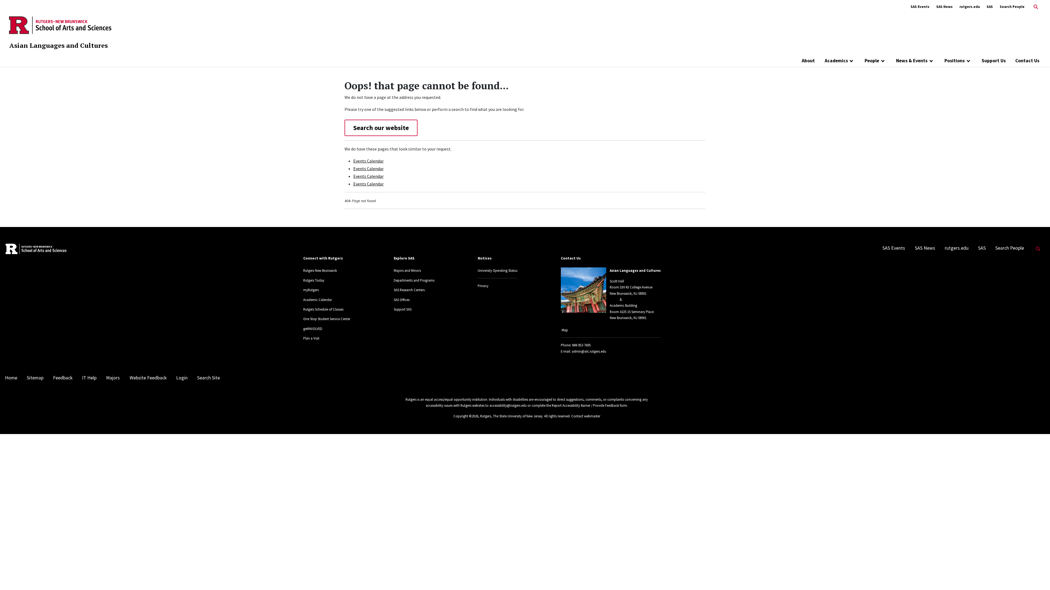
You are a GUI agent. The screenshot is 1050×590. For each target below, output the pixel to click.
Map (565, 330)
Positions (954, 61)
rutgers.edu (969, 6)
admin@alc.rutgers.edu (589, 351)
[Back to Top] (1038, 577)
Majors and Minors (407, 270)
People (872, 61)
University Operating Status (497, 270)
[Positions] (968, 60)
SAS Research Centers (409, 290)
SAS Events (920, 6)
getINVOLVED (312, 328)
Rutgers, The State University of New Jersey (511, 416)
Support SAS (403, 309)
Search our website (381, 127)
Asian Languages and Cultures (58, 45)
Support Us (994, 61)
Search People (1012, 6)
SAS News (944, 6)
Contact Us (1027, 61)
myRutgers (311, 290)
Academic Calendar (317, 299)
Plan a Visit (311, 338)
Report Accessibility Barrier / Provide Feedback (585, 405)
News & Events (912, 61)
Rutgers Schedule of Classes (323, 309)
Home (11, 378)
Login (182, 378)
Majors (113, 378)
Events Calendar (368, 161)
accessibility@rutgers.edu (508, 405)
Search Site (208, 378)
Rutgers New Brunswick (320, 270)
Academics (836, 61)
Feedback (62, 378)
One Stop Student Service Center (326, 319)
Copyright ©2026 (465, 416)
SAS (990, 6)
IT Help (89, 378)
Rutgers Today (313, 280)
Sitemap (35, 378)
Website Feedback (148, 378)
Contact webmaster (585, 416)
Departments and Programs (414, 280)
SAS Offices (402, 299)
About (808, 61)
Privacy (483, 286)
